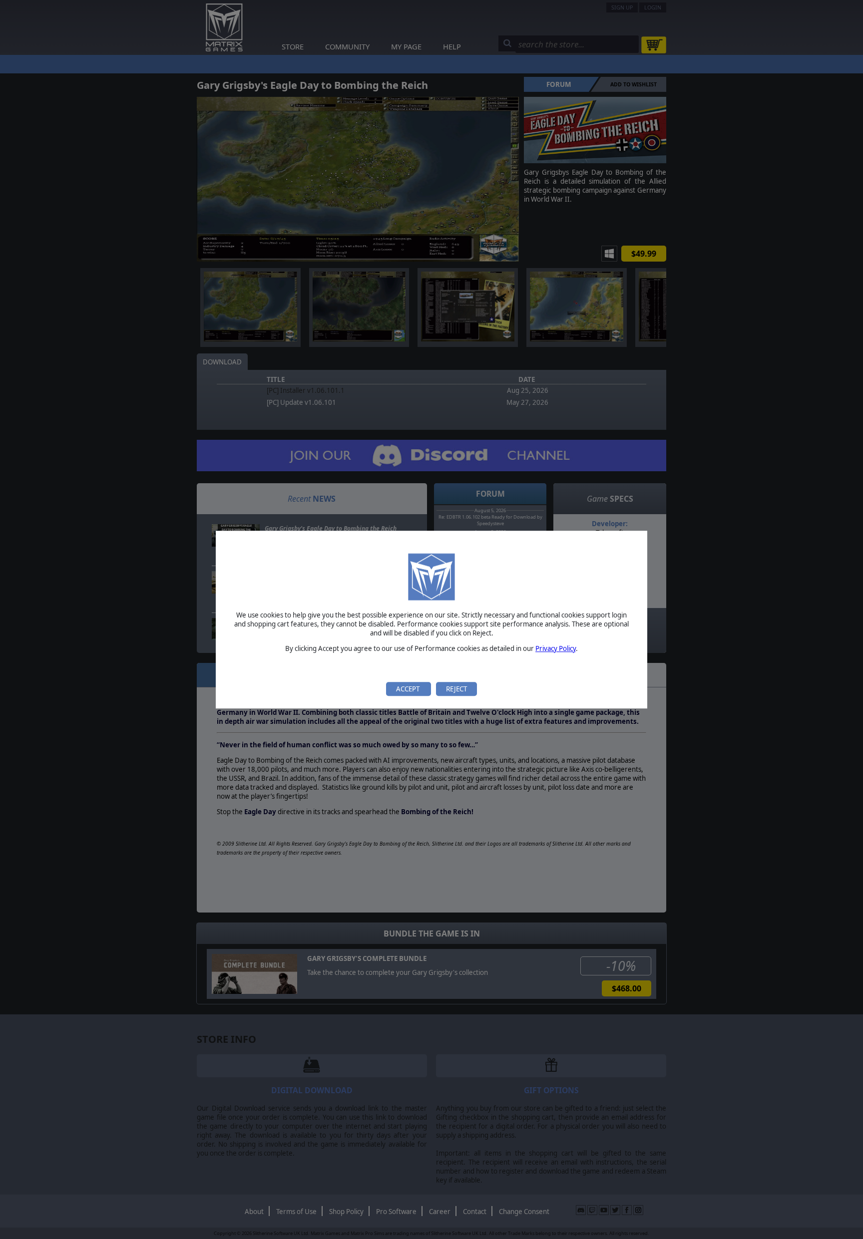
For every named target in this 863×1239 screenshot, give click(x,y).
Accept (408, 688)
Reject (456, 688)
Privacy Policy (555, 648)
